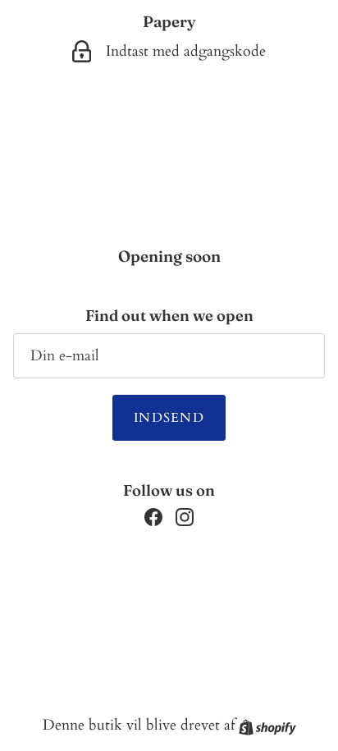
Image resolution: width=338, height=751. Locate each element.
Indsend (169, 418)
